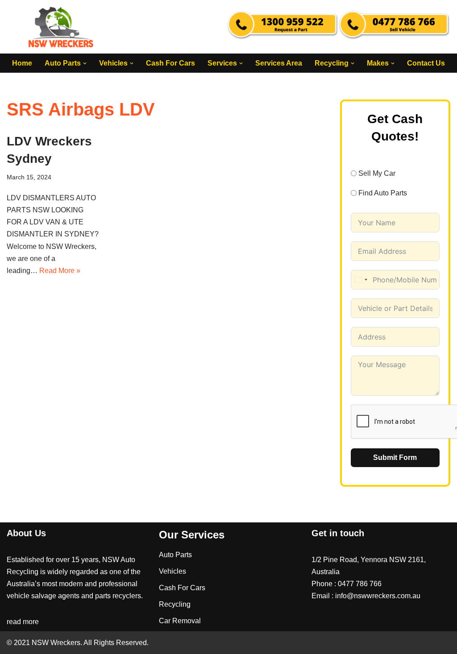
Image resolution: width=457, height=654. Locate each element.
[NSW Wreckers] (61, 27)
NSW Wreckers (55, 642)
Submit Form (395, 457)
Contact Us (426, 63)
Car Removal (180, 621)
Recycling (175, 604)
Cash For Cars (170, 63)
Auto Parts (175, 555)
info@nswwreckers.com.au (377, 596)
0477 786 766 (360, 584)
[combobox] (360, 279)
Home (22, 63)
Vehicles (172, 571)
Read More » (59, 270)
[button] (85, 63)
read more (23, 621)
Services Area (278, 63)
